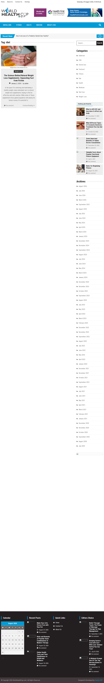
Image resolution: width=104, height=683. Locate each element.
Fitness (19, 25)
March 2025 (82, 232)
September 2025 (84, 204)
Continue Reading (28, 105)
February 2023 (83, 323)
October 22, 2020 (93, 132)
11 (6, 640)
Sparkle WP (98, 680)
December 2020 (84, 423)
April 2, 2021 (91, 159)
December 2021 (84, 368)
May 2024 (82, 268)
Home (3, 2)
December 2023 (84, 282)
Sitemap (27, 2)
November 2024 (84, 245)
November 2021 (84, 373)
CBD (80, 60)
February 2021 (83, 414)
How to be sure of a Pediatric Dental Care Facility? (32, 36)
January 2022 (83, 364)
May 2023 (82, 309)
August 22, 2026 (43, 645)
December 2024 (84, 241)
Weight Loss (51, 25)
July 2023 (82, 305)
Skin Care (82, 92)
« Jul (2, 658)
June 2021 (82, 396)
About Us (10, 2)
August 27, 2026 (43, 630)
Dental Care (7, 25)
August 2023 (83, 300)
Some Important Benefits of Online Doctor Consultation (93, 141)
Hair (80, 78)
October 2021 (83, 378)
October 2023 (83, 291)
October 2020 (83, 432)
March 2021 (82, 410)
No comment (10, 105)
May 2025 (82, 223)
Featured (81, 69)
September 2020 (84, 437)
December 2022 (84, 327)
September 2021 (84, 382)
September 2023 (84, 296)
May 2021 (82, 400)
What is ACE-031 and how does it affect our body (94, 111)
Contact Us (18, 2)
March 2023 (82, 318)
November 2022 (84, 332)
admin (26, 83)
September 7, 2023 (96, 634)
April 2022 (82, 359)
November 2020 (84, 428)
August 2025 (83, 209)
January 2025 (83, 236)
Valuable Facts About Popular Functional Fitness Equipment (93, 154)
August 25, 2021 (93, 171)
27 (12, 648)
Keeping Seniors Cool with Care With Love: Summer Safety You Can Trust (95, 645)
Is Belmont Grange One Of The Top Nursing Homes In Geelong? (95, 661)
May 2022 (82, 355)
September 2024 (84, 250)
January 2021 (83, 419)
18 (6, 644)
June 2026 (82, 195)
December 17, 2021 (93, 116)
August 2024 (83, 255)
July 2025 (82, 214)
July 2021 (82, 391)
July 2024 (82, 259)
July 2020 (82, 446)
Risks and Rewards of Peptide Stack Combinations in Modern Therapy (43, 640)
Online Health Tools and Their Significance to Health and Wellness (42, 656)
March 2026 (82, 200)
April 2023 (82, 314)
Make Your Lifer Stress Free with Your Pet (42, 625)
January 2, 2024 (16, 83)
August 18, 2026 (43, 663)
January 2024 (83, 277)
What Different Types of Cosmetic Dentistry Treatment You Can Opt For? (94, 126)
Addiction (82, 56)
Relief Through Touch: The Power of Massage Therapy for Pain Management (95, 627)
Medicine (39, 25)
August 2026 (83, 186)
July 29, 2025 (95, 651)
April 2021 (82, 405)
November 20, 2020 (93, 145)
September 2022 (84, 337)
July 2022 (82, 346)
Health (29, 25)
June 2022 (82, 350)
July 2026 (82, 191)
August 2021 (83, 387)
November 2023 (84, 286)
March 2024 (82, 273)
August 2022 (83, 341)
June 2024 (82, 264)
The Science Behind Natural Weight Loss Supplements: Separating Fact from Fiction (19, 78)
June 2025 (82, 218)
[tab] (84, 104)
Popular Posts (84, 104)
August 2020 (83, 441)
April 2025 (82, 227)
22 (19, 644)
